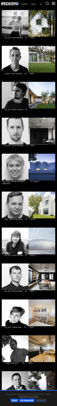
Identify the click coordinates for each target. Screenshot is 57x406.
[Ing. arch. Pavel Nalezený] (15, 23)
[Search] (47, 3)
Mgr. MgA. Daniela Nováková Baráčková (13, 182)
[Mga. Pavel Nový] (15, 348)
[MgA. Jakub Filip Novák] (15, 205)
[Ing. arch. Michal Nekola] (15, 276)
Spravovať (41, 400)
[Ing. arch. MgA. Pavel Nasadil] (15, 384)
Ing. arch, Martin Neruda (13, 110)
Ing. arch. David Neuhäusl (14, 145)
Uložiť (14, 400)
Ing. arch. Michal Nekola (13, 291)
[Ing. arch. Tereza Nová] (15, 312)
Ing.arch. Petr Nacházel (13, 74)
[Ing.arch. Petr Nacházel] (15, 59)
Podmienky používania (28, 396)
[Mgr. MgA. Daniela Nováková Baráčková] (15, 167)
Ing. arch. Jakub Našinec (13, 255)
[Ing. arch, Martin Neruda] (15, 95)
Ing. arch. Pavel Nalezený (13, 38)
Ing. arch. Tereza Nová (13, 327)
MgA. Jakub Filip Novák (13, 219)
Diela (33, 4)
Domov (24, 4)
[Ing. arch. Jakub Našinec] (15, 241)
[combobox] (47, 3)
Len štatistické (26, 400)
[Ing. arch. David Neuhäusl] (15, 131)
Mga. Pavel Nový (12, 363)
